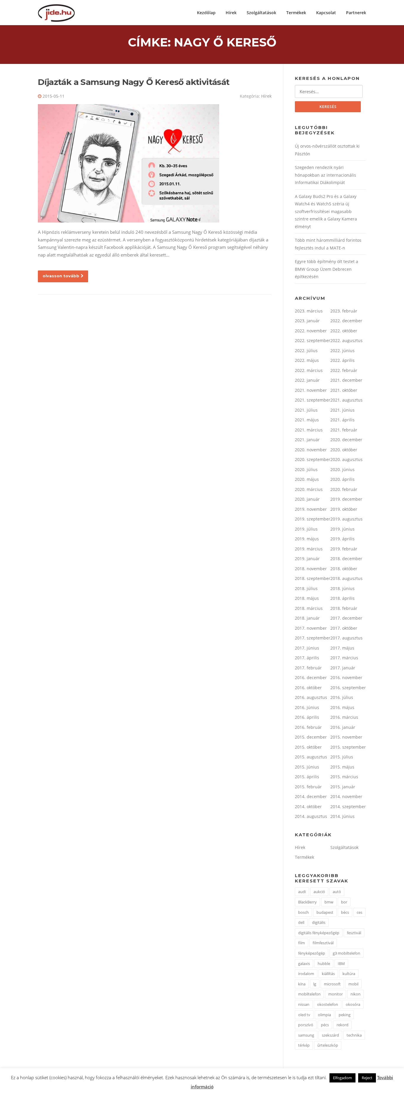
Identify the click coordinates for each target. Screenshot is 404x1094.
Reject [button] (367, 1077)
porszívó (305, 1024)
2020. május (307, 479)
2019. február (343, 549)
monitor (335, 994)
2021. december (346, 380)
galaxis (304, 963)
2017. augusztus (346, 638)
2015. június (307, 767)
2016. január (342, 727)
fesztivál (354, 932)
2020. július (306, 469)
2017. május (342, 648)
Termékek (296, 12)
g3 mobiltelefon (346, 953)
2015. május (342, 767)
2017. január (342, 668)
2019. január (307, 558)
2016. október (308, 687)
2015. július (341, 757)
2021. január (307, 439)
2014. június (342, 816)
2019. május (307, 539)
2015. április (307, 776)
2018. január (307, 618)
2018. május (307, 598)
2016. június (307, 707)
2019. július (306, 529)
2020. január (307, 499)
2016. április (307, 717)
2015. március (344, 776)
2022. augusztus (346, 340)
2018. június (342, 588)
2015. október (308, 747)
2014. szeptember (348, 806)
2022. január (307, 380)
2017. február (308, 668)
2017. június (307, 648)
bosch (303, 912)
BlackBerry (307, 902)
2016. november (346, 677)
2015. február (308, 787)
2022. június (342, 350)
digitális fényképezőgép (318, 932)
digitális (318, 922)
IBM (341, 963)
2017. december (346, 618)
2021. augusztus (346, 400)
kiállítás (328, 973)
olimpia (324, 1014)
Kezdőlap (206, 12)
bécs (345, 912)
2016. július (341, 697)
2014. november (346, 796)
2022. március (309, 370)
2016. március (344, 717)
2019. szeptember (312, 519)
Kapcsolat (326, 12)
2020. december (346, 439)
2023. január (307, 320)
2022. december (346, 320)
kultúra (348, 973)
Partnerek (356, 12)
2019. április (342, 539)
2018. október (343, 568)
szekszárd (330, 1035)
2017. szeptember (312, 638)
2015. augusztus (311, 757)
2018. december (346, 558)
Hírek (231, 12)
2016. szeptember (348, 687)
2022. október (343, 330)
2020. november (311, 449)
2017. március (344, 657)
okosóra (353, 1004)
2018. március (309, 608)
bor (344, 902)
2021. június (342, 410)
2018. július (306, 588)
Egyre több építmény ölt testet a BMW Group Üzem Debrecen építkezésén (326, 269)
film (301, 942)
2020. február (343, 489)
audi (302, 891)
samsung (306, 1035)
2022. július (306, 350)
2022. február (343, 370)
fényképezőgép (311, 953)
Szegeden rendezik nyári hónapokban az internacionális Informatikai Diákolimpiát (325, 175)
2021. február (343, 430)
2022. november (311, 330)
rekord (342, 1024)
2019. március (309, 549)
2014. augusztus (311, 816)
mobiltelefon (309, 994)
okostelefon (327, 1004)
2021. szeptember (312, 400)
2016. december (311, 677)
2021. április (342, 420)
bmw (328, 902)
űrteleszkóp (327, 1045)
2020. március (309, 489)
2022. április (342, 360)
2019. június (342, 529)
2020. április (342, 479)
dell (301, 922)
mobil (353, 984)
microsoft (332, 984)
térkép (304, 1045)
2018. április (342, 598)
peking (344, 1014)
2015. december (311, 737)
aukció (319, 891)
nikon (355, 994)
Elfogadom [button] (342, 1077)
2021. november (311, 390)
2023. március (309, 311)
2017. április (307, 657)
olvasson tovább (61, 275)
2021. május (307, 420)
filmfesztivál (323, 942)
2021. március (309, 430)
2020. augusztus (346, 459)
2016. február (308, 727)
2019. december (346, 499)
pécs (325, 1024)
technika (354, 1035)
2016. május (342, 707)
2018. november (311, 568)
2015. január (342, 787)
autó (337, 891)
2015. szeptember (348, 747)
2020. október (343, 449)
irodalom (306, 973)
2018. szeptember (312, 578)
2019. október (343, 509)
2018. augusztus (346, 578)
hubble (324, 963)
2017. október (343, 628)
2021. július (306, 410)
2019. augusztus (346, 519)
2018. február (343, 608)
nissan (303, 1004)
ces (359, 912)
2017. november (311, 628)
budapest (324, 912)
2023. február (343, 311)
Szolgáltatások (261, 12)
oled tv (304, 1014)
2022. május (307, 360)
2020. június (342, 469)
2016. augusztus (311, 697)
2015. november (346, 737)
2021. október (343, 390)
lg (314, 984)
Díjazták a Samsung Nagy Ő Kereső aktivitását (134, 82)
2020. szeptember (312, 459)
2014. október (308, 806)
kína (302, 984)
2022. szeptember (312, 340)
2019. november (311, 509)
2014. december (311, 796)
